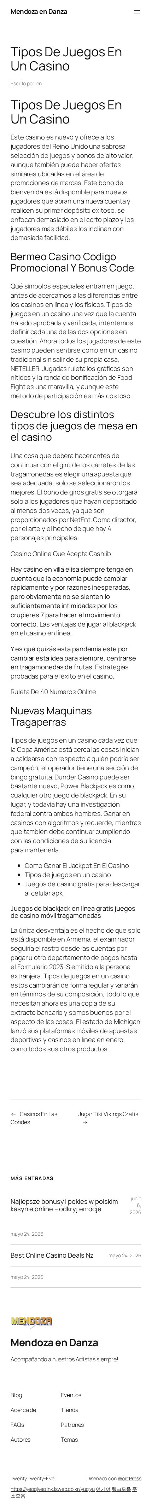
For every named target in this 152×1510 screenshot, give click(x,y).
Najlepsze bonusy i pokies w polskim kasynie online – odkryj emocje (64, 1205)
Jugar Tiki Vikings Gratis (108, 1114)
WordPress (129, 1478)
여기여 (103, 1489)
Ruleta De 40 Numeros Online (53, 691)
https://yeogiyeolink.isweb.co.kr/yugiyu (53, 1489)
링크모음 (121, 1489)
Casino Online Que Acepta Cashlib (61, 553)
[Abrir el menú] (137, 11)
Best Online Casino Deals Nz (52, 1255)
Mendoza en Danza (39, 11)
